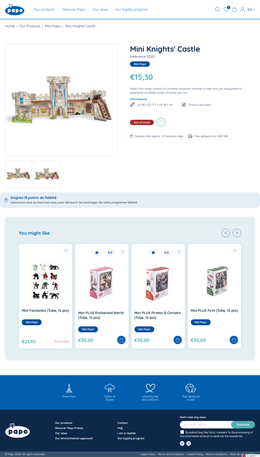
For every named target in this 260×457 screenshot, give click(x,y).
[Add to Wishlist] (66, 251)
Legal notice (147, 454)
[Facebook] (182, 443)
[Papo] (14, 9)
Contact (122, 423)
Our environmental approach (74, 438)
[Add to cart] (121, 340)
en (250, 9)
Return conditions (216, 454)
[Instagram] (188, 443)
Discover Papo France (69, 428)
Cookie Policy (195, 454)
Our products (44, 9)
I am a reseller (126, 433)
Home (10, 26)
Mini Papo (53, 26)
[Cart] (234, 9)
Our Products (29, 26)
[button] (226, 233)
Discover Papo (73, 9)
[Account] (242, 9)
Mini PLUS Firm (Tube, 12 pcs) (214, 310)
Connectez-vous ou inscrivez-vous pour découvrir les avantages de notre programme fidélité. (74, 202)
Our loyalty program (131, 9)
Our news (100, 9)
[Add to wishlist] (161, 122)
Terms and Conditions (171, 454)
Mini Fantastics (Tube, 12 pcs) (45, 310)
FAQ (120, 428)
